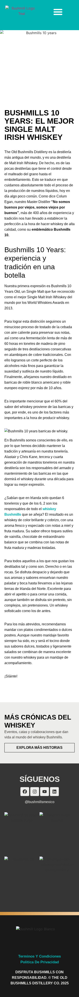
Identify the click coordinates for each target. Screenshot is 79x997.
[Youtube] (44, 791)
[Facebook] (24, 791)
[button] (58, 11)
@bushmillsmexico (39, 802)
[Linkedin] (54, 791)
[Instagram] (34, 791)
